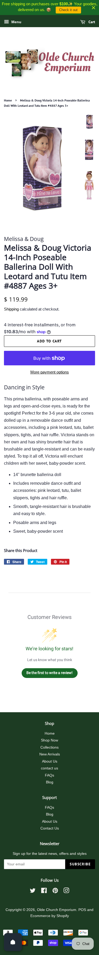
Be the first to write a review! (49, 673)
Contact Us (49, 828)
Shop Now (49, 740)
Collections (49, 747)
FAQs (49, 775)
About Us (49, 761)
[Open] (13, 942)
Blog (49, 782)
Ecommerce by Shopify (49, 916)
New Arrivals (49, 754)
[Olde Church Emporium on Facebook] (44, 892)
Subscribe (80, 864)
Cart (91, 22)
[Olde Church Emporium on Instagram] (66, 892)
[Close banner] (94, 7)
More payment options (49, 372)
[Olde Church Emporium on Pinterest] (55, 892)
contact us (49, 768)
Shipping (11, 309)
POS (82, 910)
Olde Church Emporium (56, 910)
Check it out (68, 10)
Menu (15, 22)
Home (8, 100)
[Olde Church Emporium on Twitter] (33, 892)
